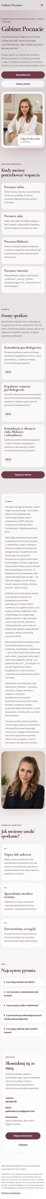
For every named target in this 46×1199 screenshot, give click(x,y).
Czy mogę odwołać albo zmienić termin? (21, 1030)
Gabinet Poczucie (11, 5)
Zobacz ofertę (23, 84)
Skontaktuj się (23, 74)
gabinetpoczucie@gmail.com (20, 1111)
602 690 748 (11, 1101)
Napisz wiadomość (23, 1135)
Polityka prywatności (11, 1193)
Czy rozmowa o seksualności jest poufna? (21, 994)
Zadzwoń (23, 1144)
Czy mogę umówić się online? (20, 982)
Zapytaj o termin (23, 474)
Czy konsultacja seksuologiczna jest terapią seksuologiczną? (23, 1017)
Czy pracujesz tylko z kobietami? (22, 1005)
